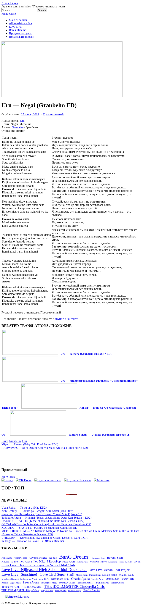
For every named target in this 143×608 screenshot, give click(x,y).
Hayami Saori (115, 557)
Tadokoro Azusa (84, 582)
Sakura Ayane (31, 582)
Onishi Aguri (97, 579)
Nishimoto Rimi (60, 578)
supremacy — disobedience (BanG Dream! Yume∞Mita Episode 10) (41, 514)
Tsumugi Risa (60, 590)
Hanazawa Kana (98, 558)
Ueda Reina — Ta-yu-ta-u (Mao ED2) (24, 507)
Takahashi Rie (101, 582)
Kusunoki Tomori (116, 562)
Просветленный (53, 114)
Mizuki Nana (126, 574)
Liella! (128, 561)
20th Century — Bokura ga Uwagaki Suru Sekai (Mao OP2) (37, 510)
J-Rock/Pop (54, 561)
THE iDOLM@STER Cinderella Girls (74, 586)
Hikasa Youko (9, 561)
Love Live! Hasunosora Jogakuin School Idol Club (38, 565)
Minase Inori (95, 575)
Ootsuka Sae (112, 579)
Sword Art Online (67, 582)
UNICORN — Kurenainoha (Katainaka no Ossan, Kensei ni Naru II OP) (44, 537)
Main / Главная (18, 20)
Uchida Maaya (74, 590)
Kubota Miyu (82, 562)
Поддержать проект (21, 36)
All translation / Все (20, 23)
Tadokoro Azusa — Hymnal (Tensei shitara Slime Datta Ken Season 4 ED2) (46, 517)
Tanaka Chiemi (117, 583)
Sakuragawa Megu (49, 583)
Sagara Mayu (15, 583)
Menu (4, 13)
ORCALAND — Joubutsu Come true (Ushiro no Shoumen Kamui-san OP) (46, 524)
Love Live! (15, 26)
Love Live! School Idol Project (109, 570)
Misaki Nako (109, 574)
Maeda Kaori (82, 575)
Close (12, 13)
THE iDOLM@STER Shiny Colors (20, 590)
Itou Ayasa (26, 561)
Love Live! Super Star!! (57, 574)
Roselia (4, 583)
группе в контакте (66, 318)
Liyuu (137, 561)
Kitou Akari (68, 561)
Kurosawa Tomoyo (98, 561)
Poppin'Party (127, 579)
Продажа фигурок (20, 33)
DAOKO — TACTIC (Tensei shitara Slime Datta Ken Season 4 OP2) (42, 521)
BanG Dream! (17, 30)
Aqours (53, 557)
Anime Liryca (9, 3)
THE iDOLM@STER (31, 587)
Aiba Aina (6, 557)
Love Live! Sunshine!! (20, 574)
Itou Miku (39, 561)
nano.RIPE (44, 579)
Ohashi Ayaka (80, 578)
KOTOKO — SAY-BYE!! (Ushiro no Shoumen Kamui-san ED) (39, 527)
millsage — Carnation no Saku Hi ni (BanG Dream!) (32, 541)
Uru (22, 120)
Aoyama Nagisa (38, 557)
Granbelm (17, 127)
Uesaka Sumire (91, 590)
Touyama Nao (47, 590)
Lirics (4, 441)
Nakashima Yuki (28, 579)
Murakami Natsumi (10, 579)
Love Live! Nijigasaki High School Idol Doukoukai (44, 569)
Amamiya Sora (20, 558)
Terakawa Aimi (10, 586)
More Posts (8, 476)
